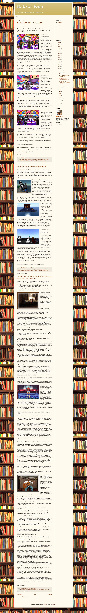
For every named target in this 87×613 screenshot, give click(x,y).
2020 (59, 53)
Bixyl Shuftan (60, 116)
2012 (59, 68)
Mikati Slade (23, 160)
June (60, 91)
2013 (59, 66)
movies (38, 269)
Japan (48, 159)
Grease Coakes (37, 159)
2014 (59, 64)
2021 (59, 51)
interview (34, 589)
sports (26, 591)
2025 (59, 44)
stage (45, 160)
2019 (59, 55)
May (60, 93)
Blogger (53, 604)
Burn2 (26, 159)
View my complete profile (61, 124)
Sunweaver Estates (45, 270)
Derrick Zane (30, 589)
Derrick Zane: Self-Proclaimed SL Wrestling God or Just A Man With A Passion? (34, 277)
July (60, 89)
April (60, 95)
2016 (59, 61)
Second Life (36, 160)
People (31, 160)
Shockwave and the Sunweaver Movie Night (31, 166)
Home (35, 594)
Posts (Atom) (24, 596)
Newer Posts (19, 594)
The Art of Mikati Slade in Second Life (30, 23)
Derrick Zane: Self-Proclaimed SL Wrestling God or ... (64, 82)
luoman (45, 604)
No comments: (33, 157)
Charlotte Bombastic (24, 589)
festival (33, 159)
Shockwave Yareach (29, 270)
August (60, 87)
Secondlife (40, 160)
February (61, 99)
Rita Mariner (47, 269)
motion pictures (31, 269)
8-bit (21, 159)
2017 (59, 59)
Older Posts (50, 594)
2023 (59, 48)
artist (23, 159)
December (61, 70)
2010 (59, 105)
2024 (59, 46)
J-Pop (45, 159)
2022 (59, 50)
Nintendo (27, 160)
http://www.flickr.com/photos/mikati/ (24, 152)
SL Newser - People (30, 6)
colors (30, 159)
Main (17, 16)
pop (33, 160)
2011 (59, 103)
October (60, 73)
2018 (59, 57)
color (28, 159)
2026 (59, 42)
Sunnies (36, 270)
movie (36, 269)
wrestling (29, 591)
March (60, 97)
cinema (21, 269)
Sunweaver (40, 270)
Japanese (19, 160)
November (61, 72)
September (61, 86)
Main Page (60, 22)
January (60, 100)
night (41, 269)
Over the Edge (39, 589)
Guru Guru (42, 159)
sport (23, 591)
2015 (59, 63)
